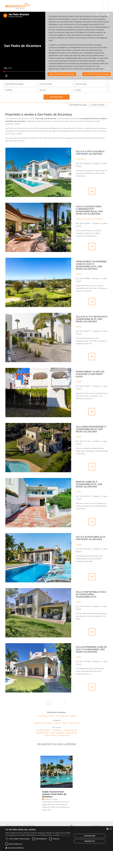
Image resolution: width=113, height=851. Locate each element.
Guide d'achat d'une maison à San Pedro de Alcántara (54, 794)
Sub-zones (56, 727)
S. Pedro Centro (49, 735)
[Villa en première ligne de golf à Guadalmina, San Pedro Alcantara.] (38, 668)
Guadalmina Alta (70, 730)
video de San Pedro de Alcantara (62, 74)
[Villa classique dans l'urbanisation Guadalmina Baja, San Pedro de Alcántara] (38, 227)
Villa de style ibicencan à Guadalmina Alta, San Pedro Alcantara (91, 319)
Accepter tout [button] (89, 836)
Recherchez (56, 97)
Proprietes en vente (46, 716)
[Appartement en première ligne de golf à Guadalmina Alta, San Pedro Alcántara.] (38, 282)
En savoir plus (64, 835)
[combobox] (107, 829)
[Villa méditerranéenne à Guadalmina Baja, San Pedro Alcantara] (38, 447)
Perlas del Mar (71, 733)
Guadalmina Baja (42, 733)
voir (91, 191)
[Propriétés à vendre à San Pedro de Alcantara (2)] (63, 703)
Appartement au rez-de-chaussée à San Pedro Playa (90, 374)
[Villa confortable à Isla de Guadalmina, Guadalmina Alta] (38, 613)
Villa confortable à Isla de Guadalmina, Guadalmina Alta (91, 594)
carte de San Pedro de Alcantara (96, 74)
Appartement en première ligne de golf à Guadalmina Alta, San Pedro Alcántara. (91, 265)
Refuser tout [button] (90, 841)
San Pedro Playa (63, 735)
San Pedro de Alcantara (66, 716)
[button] (38, 848)
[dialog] (56, 838)
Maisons (58, 723)
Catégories (56, 720)
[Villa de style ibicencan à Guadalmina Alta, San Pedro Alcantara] (38, 337)
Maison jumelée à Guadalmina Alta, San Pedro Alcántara (89, 484)
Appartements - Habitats (43, 723)
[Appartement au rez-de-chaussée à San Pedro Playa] (38, 392)
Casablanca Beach (43, 730)
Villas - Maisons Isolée (71, 723)
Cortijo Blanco (57, 730)
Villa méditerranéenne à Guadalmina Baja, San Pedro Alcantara (91, 429)
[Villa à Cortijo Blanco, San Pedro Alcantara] (38, 172)
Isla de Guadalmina (57, 733)
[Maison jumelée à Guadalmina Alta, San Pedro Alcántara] (38, 503)
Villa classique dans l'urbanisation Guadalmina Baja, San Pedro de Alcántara (89, 210)
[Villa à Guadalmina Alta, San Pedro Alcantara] (38, 558)
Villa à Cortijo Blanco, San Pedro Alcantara (90, 152)
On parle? (96, 826)
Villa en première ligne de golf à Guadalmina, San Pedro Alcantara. (91, 649)
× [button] (110, 829)
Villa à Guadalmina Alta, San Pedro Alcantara (91, 538)
